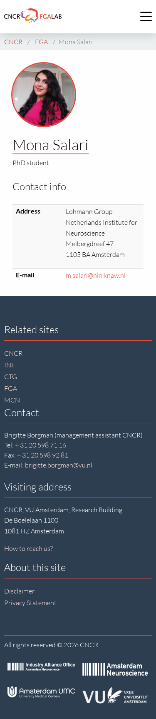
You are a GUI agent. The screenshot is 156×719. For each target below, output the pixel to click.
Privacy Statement (30, 602)
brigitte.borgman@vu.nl (58, 465)
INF (9, 365)
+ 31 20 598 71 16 (40, 445)
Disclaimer (19, 591)
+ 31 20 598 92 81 (42, 455)
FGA (10, 388)
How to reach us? (28, 548)
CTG (10, 376)
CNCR (13, 353)
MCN (12, 400)
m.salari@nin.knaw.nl (96, 275)
